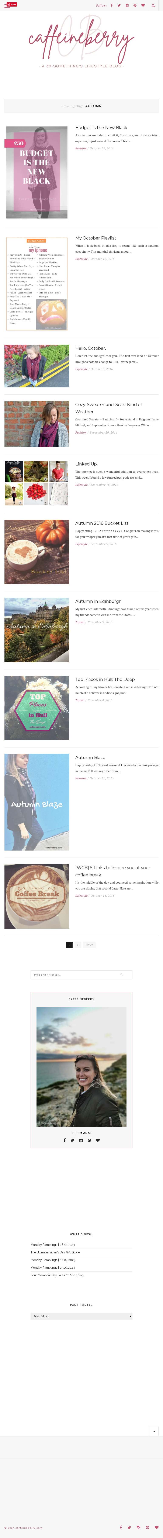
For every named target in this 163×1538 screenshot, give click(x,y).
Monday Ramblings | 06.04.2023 (53, 1260)
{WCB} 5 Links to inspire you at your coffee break (112, 871)
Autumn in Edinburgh (98, 601)
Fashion (81, 148)
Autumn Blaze (90, 757)
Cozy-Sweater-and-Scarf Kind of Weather (108, 408)
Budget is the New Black (101, 127)
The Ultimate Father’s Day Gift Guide (55, 1252)
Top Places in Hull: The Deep (105, 679)
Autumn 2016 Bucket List (102, 523)
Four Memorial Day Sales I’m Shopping (57, 1275)
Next (89, 945)
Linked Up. (86, 464)
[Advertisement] (81, 1190)
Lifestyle (81, 258)
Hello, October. (90, 348)
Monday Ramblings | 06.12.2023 (53, 1244)
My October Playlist (95, 238)
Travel (79, 622)
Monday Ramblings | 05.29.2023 (53, 1267)
